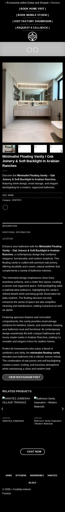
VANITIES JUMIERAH (13, 421)
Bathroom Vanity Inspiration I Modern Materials (48, 422)
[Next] (57, 103)
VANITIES (16, 200)
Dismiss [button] (55, 2)
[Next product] (29, 49)
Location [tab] (7, 239)
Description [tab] (9, 226)
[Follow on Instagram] (60, 493)
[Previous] (7, 103)
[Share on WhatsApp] (5, 207)
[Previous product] (35, 49)
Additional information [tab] (16, 232)
